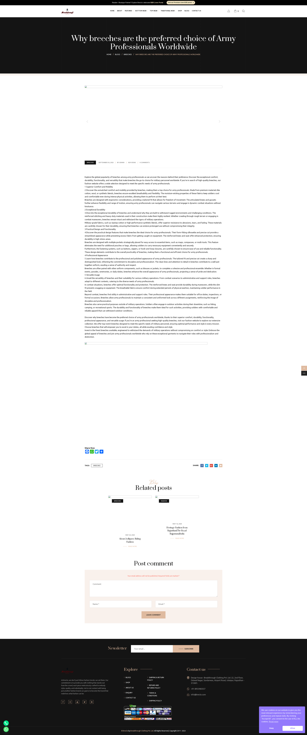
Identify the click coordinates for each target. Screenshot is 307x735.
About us (130, 688)
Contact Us (131, 698)
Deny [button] (271, 728)
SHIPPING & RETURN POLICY (155, 678)
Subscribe (188, 649)
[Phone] (6, 723)
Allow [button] (292, 728)
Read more (132, 546)
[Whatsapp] (6, 729)
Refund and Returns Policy (153, 686)
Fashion (164, 501)
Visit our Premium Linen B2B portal (180, 2)
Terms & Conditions (152, 694)
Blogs (128, 677)
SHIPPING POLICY (155, 701)
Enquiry (129, 693)
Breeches (90, 162)
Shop (128, 682)
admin (121, 162)
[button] (87, 121)
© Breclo (124, 731)
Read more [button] (273, 722)
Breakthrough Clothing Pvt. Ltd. (142, 731)
